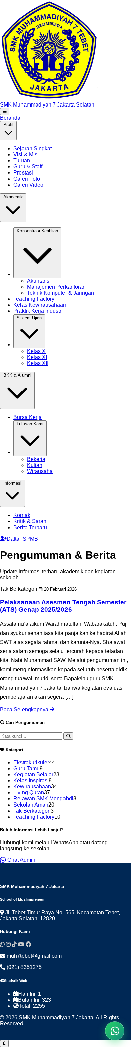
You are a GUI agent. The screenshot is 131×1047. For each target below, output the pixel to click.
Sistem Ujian (29, 317)
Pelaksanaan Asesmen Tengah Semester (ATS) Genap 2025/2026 (63, 606)
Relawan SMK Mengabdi (43, 798)
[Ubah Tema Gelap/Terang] (4, 1043)
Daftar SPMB (22, 539)
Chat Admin (20, 860)
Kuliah (34, 465)
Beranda (10, 118)
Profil (8, 124)
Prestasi (23, 173)
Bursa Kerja (27, 417)
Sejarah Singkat (32, 148)
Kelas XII (37, 363)
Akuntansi (39, 281)
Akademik (13, 196)
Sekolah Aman (30, 805)
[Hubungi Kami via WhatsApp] (114, 1030)
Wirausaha (40, 471)
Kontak (21, 515)
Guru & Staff (27, 166)
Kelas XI (37, 357)
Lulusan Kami (30, 423)
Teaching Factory (33, 299)
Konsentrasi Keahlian (37, 230)
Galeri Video (28, 185)
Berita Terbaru (30, 527)
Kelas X (36, 351)
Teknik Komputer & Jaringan (60, 293)
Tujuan (21, 160)
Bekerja (36, 459)
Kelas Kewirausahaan (39, 305)
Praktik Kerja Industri (38, 311)
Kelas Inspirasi (31, 780)
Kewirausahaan (32, 786)
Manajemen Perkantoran (56, 287)
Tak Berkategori (32, 811)
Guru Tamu (26, 768)
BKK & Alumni (17, 375)
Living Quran (28, 792)
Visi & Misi (26, 154)
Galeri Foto (26, 179)
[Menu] (4, 111)
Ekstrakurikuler (31, 762)
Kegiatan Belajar (33, 774)
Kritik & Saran (29, 521)
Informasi (12, 483)
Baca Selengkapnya (25, 709)
